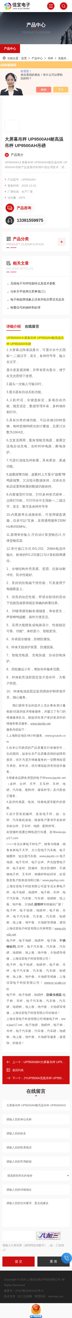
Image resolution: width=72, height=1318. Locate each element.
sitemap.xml (55, 1296)
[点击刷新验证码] (48, 1236)
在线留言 (32, 326)
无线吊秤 (63, 58)
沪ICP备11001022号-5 (29, 1290)
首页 (24, 58)
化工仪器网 (25, 1296)
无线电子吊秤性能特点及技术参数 (32, 283)
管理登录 (40, 1296)
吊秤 (50, 58)
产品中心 (10, 48)
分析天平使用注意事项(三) (27, 291)
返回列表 (18, 1070)
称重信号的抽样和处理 (25, 307)
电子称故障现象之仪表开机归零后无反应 (37, 299)
